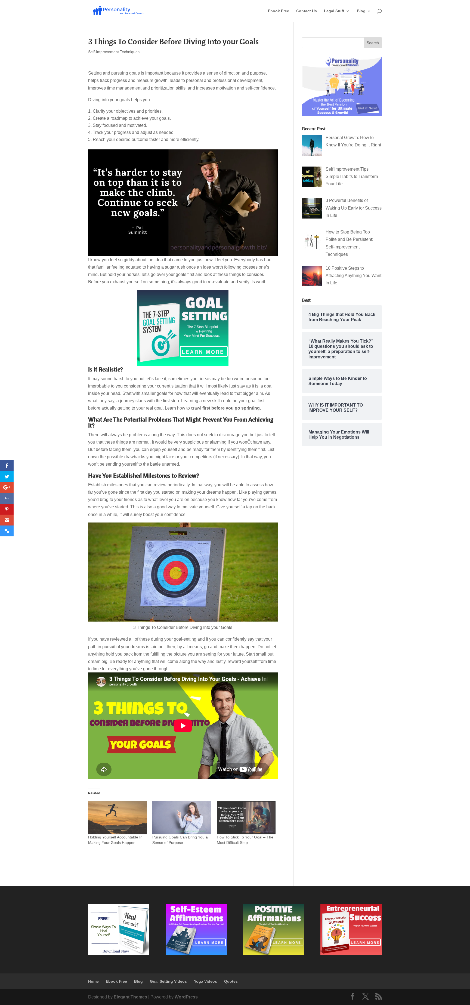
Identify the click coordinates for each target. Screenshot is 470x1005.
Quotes (231, 981)
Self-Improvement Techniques (114, 52)
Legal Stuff (334, 11)
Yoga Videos (205, 981)
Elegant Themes (130, 997)
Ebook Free (278, 11)
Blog (361, 11)
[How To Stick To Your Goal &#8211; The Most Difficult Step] (246, 818)
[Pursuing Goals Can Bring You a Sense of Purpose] (181, 818)
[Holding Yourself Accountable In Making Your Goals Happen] (117, 818)
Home (93, 981)
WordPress (186, 997)
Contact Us (306, 11)
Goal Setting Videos (168, 981)
